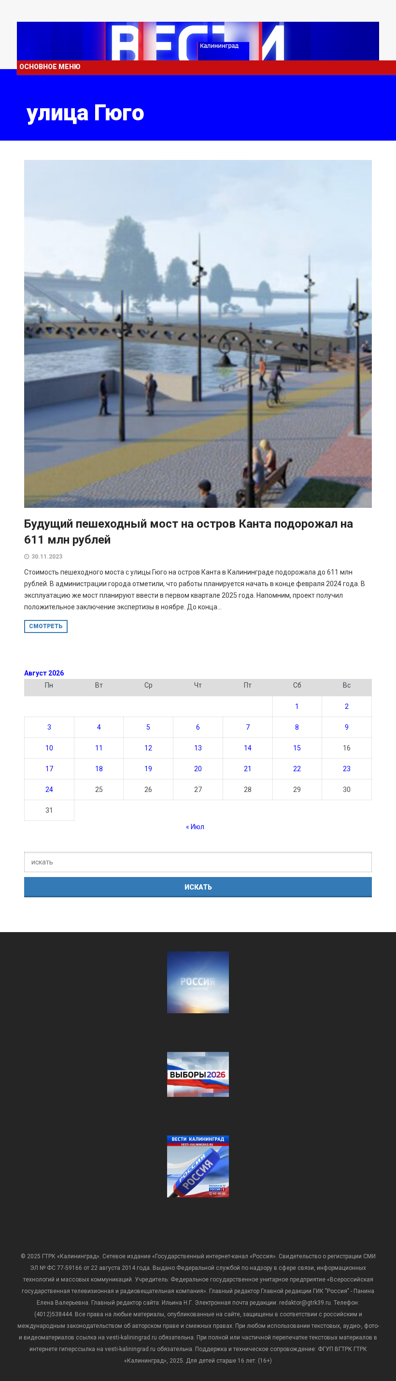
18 (99, 769)
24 (49, 789)
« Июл (195, 827)
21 (248, 769)
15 (297, 748)
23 (347, 769)
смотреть (46, 626)
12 (148, 748)
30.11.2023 (46, 556)
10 (49, 748)
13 (198, 748)
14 (248, 748)
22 (297, 769)
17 (49, 769)
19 (148, 769)
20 (198, 769)
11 (99, 748)
